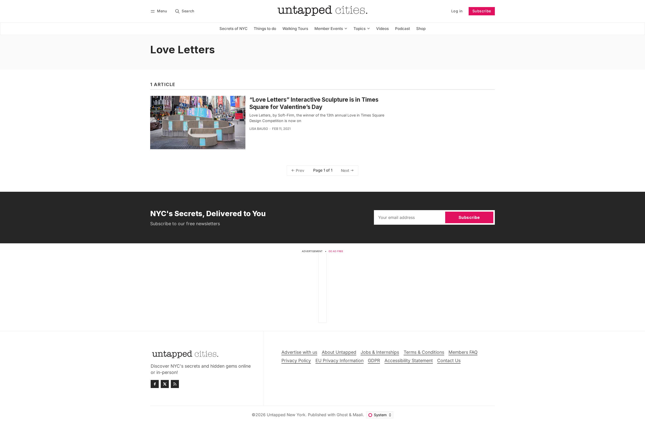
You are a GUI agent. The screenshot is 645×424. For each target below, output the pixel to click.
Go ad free (336, 251)
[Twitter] (165, 384)
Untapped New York (286, 414)
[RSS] (175, 384)
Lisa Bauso (258, 129)
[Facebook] (155, 384)
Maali (358, 414)
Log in (457, 11)
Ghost (342, 414)
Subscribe (481, 11)
